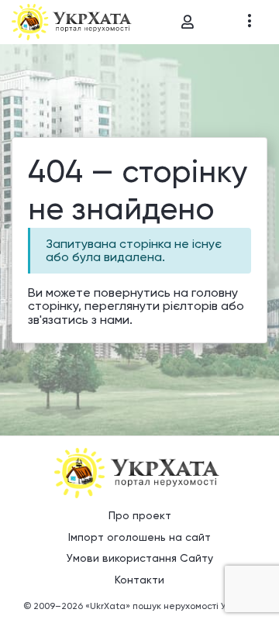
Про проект (139, 515)
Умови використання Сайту (140, 558)
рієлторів (190, 305)
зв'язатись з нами (78, 319)
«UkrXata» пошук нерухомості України (170, 606)
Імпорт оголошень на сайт (139, 537)
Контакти (139, 579)
